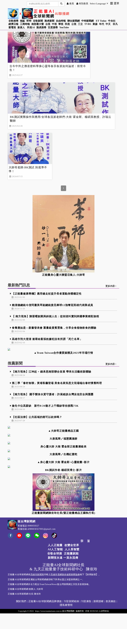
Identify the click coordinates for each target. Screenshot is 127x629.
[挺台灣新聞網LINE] (28, 535)
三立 (80, 24)
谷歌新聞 (38, 20)
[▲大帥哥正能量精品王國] (63, 427)
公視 (73, 24)
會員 (71, 3)
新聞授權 (98, 601)
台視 (47, 24)
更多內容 (110, 286)
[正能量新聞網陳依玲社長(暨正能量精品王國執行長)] (63, 492)
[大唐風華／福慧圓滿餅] (63, 435)
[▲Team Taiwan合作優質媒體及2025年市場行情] (63, 349)
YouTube (64, 27)
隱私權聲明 (66, 605)
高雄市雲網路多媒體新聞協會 (65, 574)
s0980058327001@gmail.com (42, 529)
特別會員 (83, 3)
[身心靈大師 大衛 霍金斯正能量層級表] (63, 443)
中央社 (112, 20)
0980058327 (33, 526)
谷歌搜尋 (13, 20)
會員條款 (111, 601)
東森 (95, 24)
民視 (67, 24)
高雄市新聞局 (37, 574)
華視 (60, 24)
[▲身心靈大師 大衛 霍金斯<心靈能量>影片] (63, 459)
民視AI (31, 27)
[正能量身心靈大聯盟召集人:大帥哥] (63, 234)
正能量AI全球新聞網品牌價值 (45, 601)
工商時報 (25, 24)
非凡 (115, 24)
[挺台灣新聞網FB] (10, 537)
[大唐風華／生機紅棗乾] (63, 451)
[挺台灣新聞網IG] (45, 535)
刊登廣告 (86, 601)
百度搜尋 (53, 27)
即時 (28, 20)
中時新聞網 (87, 20)
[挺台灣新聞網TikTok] (54, 535)
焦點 (22, 20)
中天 (108, 24)
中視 (54, 24)
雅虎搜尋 (41, 27)
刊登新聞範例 (71, 601)
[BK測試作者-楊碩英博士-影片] (63, 466)
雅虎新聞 (49, 20)
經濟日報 (13, 24)
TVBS (87, 24)
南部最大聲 (37, 24)
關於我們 (21, 601)
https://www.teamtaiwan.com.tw (48, 611)
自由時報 (61, 20)
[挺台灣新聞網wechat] (36, 537)
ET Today (101, 20)
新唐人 (21, 27)
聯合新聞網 (73, 20)
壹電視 (12, 27)
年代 (101, 24)
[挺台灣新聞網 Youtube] (19, 537)
